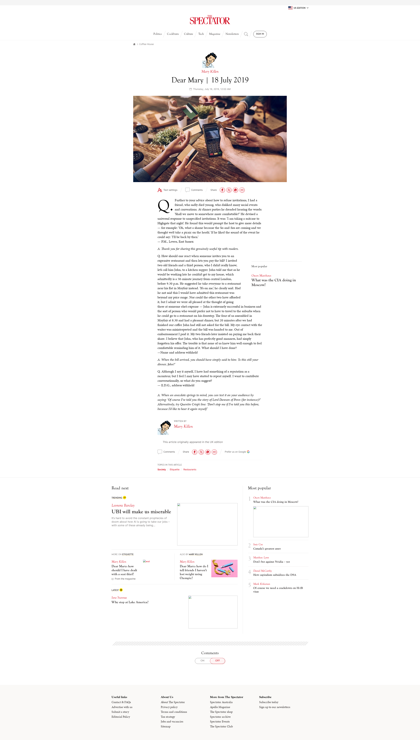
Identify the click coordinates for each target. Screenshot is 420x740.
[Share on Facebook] (222, 190)
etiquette (174, 469)
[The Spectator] (210, 19)
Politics (157, 34)
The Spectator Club (221, 726)
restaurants (189, 469)
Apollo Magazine (220, 707)
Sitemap (165, 726)
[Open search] (246, 34)
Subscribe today (268, 702)
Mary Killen (183, 426)
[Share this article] (242, 190)
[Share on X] (228, 190)
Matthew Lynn (261, 557)
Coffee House (146, 44)
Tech (201, 34)
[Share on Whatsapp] (235, 190)
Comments (197, 189)
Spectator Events (220, 721)
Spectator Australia (221, 702)
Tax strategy (168, 717)
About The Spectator (173, 702)
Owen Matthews (261, 275)
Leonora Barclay (123, 505)
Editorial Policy (121, 717)
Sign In (260, 34)
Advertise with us (122, 707)
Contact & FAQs (121, 702)
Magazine (214, 34)
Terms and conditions (174, 712)
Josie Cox (258, 544)
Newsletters (232, 34)
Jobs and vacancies (172, 721)
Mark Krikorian (261, 584)
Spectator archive (220, 717)
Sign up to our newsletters (274, 707)
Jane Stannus (119, 597)
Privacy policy (169, 707)
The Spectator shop (221, 712)
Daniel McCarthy (262, 571)
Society (162, 469)
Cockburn (173, 34)
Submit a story (120, 712)
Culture (188, 34)
